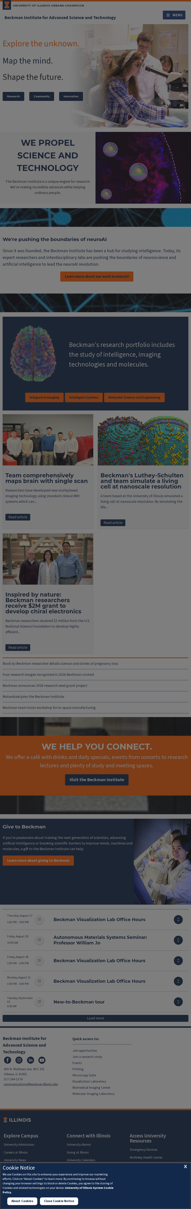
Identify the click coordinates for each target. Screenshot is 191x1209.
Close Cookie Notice (59, 1201)
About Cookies (22, 1201)
